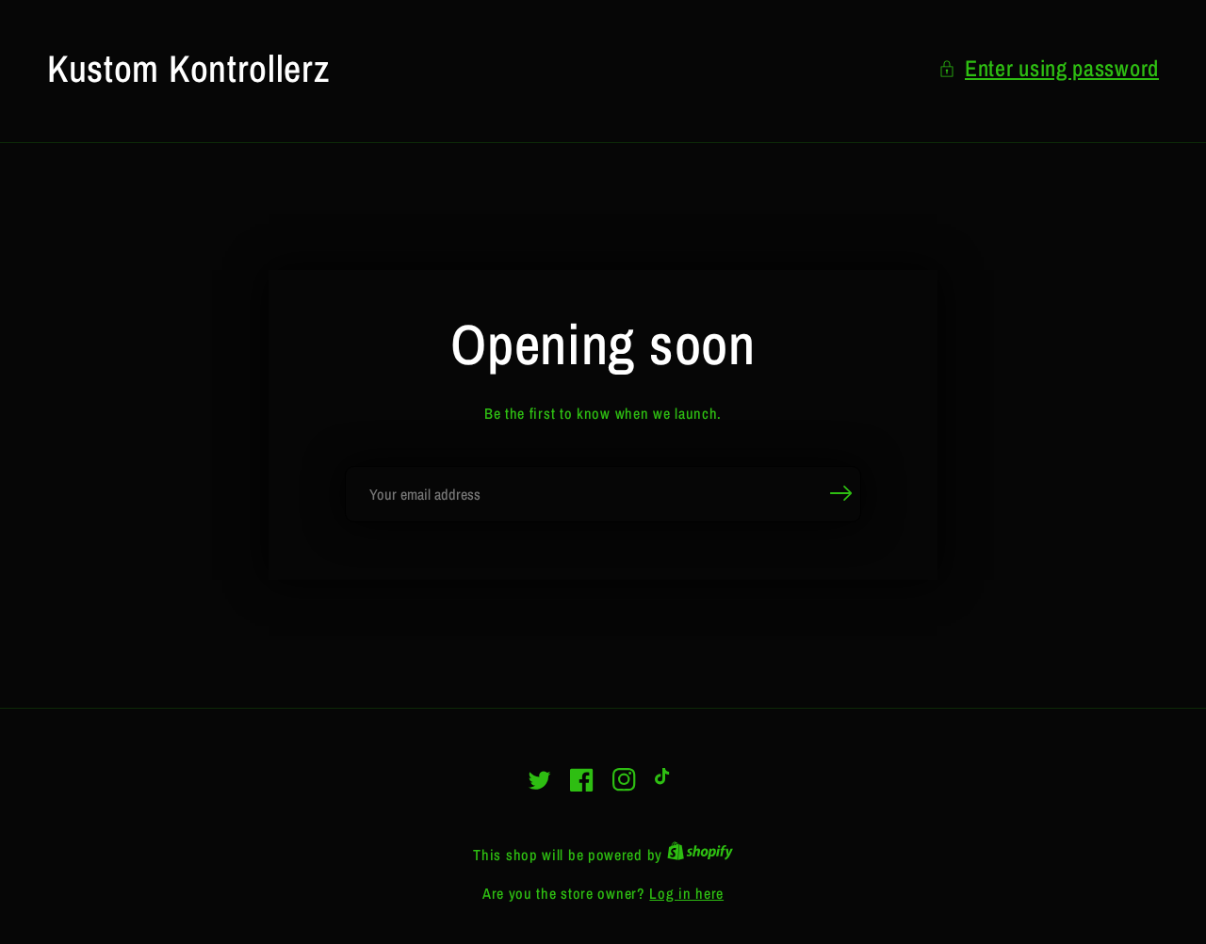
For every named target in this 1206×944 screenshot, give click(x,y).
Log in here (686, 893)
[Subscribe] (841, 493)
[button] (1048, 68)
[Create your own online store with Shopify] (700, 854)
